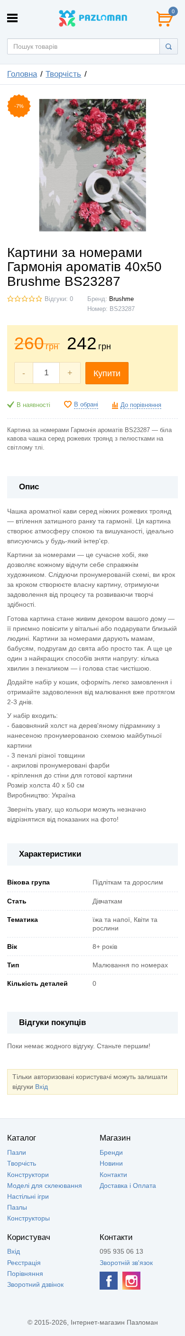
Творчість (63, 74)
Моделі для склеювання (44, 1185)
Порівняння (25, 1273)
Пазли (16, 1152)
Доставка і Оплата (128, 1185)
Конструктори (28, 1174)
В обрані (86, 404)
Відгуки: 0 (59, 299)
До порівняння (140, 405)
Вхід (41, 1086)
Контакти (113, 1174)
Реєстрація (24, 1262)
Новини (111, 1163)
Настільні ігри (28, 1196)
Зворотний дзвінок (35, 1284)
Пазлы (17, 1207)
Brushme (121, 299)
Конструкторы (28, 1218)
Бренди (111, 1152)
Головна (22, 74)
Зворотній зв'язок (126, 1262)
